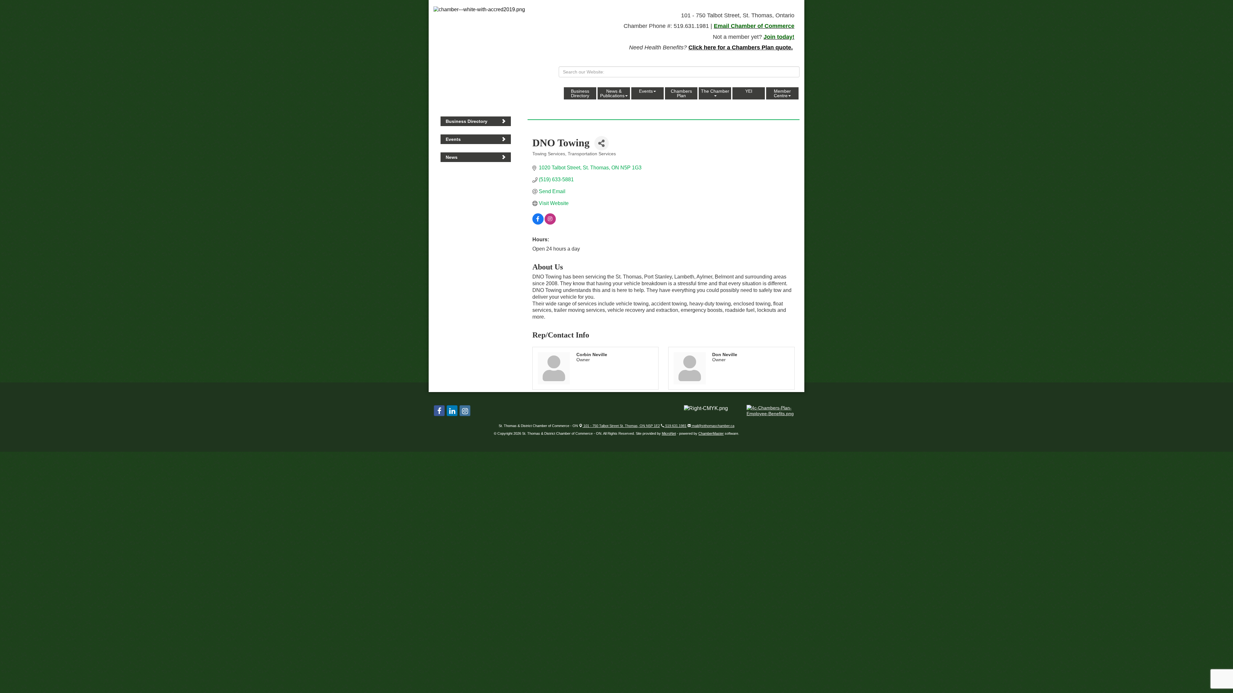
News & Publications (612, 93)
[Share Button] (601, 143)
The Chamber (715, 91)
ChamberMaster (711, 433)
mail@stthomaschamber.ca (712, 426)
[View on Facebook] (538, 223)
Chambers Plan (681, 93)
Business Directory (580, 93)
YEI (748, 91)
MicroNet (669, 433)
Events (646, 91)
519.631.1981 (675, 426)
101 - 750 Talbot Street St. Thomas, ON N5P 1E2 (621, 426)
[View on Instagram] (550, 223)
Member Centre (782, 93)
